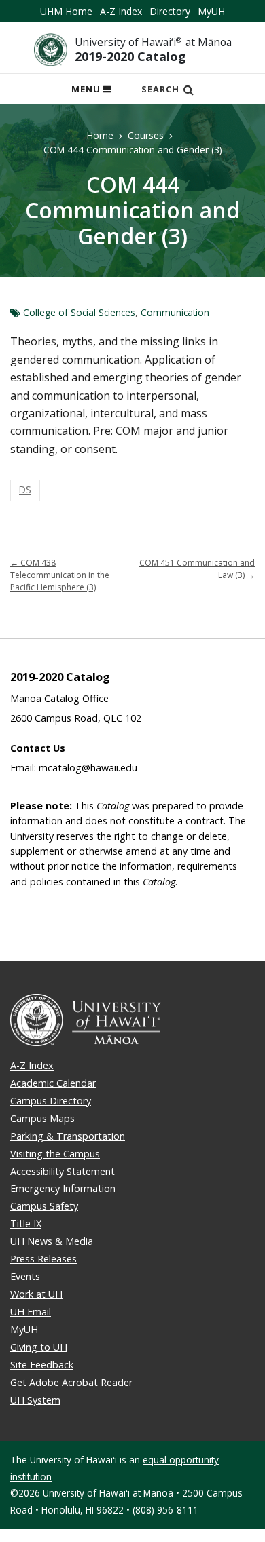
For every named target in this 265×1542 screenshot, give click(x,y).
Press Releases (43, 1258)
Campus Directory (50, 1100)
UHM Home (66, 11)
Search (160, 89)
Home (100, 135)
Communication (175, 312)
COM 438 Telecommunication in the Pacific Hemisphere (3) (59, 575)
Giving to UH (38, 1347)
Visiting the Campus (55, 1153)
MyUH (211, 11)
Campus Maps (42, 1118)
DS (25, 489)
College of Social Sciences (79, 312)
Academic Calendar (53, 1083)
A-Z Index (121, 11)
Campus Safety (44, 1205)
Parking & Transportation (67, 1136)
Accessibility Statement (62, 1171)
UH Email (30, 1311)
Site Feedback (41, 1364)
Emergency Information (63, 1188)
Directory (169, 11)
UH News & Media (51, 1241)
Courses (146, 135)
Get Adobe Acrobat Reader (71, 1382)
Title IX (25, 1223)
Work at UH (36, 1294)
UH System (35, 1399)
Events (25, 1276)
